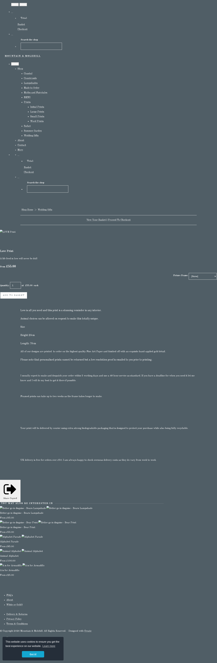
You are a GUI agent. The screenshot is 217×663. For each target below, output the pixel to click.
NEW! (27, 97)
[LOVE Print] (5, 242)
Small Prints (37, 116)
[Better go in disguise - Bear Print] (38, 523)
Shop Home (27, 210)
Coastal (28, 73)
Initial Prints (37, 107)
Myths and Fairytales (35, 93)
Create (88, 631)
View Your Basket (96, 220)
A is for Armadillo (9, 570)
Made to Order (31, 88)
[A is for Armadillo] (22, 565)
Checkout (22, 29)
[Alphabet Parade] (21, 537)
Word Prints (37, 121)
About (20, 140)
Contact (21, 145)
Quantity (4, 285)
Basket (21, 24)
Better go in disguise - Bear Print (17, 527)
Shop (20, 69)
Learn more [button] (48, 646)
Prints (27, 102)
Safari (27, 126)
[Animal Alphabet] (21, 551)
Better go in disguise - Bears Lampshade (21, 513)
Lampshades (31, 83)
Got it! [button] (33, 654)
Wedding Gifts (31, 135)
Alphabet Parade (9, 542)
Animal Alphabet (9, 556)
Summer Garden (33, 131)
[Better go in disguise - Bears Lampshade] (46, 508)
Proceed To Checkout (119, 220)
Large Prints (37, 112)
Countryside (30, 78)
